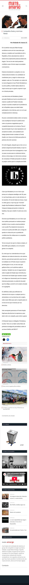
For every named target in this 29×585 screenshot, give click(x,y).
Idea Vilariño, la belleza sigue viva (17, 505)
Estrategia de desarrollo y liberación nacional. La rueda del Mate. (18, 497)
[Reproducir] (4, 484)
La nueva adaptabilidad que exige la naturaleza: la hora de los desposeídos (18, 522)
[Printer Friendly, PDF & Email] (6, 334)
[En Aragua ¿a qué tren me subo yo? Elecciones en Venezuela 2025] (14, 398)
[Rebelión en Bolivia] (14, 355)
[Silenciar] (22, 484)
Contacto (5, 565)
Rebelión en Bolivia (7, 364)
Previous (4, 462)
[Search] (26, 6)
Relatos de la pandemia (15, 512)
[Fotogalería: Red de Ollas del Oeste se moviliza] (14, 462)
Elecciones (24, 38)
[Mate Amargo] (14, 5)
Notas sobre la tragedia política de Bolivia (11, 386)
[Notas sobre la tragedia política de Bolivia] (14, 376)
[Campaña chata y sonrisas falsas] (14, 22)
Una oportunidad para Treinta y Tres (18, 530)
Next (25, 462)
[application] (14, 479)
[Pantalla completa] (25, 484)
